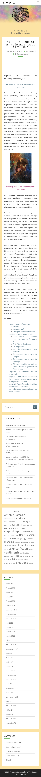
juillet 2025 (10, 584)
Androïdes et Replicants (22, 344)
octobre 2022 (11, 618)
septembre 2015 (12, 697)
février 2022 (10, 631)
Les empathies (18, 346)
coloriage (29, 525)
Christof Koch (17, 525)
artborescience (10, 522)
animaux (16, 511)
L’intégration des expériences (24, 331)
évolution (31, 563)
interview (6, 539)
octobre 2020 (11, 679)
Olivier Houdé (7, 545)
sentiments (11, 552)
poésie (31, 545)
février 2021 (10, 671)
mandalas (17, 542)
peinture (14, 545)
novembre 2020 (11, 675)
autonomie (19, 522)
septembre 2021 (12, 649)
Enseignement (11, 751)
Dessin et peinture (13, 747)
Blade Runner (7, 525)
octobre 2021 (11, 645)
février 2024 (10, 588)
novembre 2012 (11, 723)
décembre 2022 (11, 610)
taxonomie (29, 556)
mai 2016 (9, 692)
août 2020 (9, 684)
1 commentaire (21, 54)
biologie (26, 521)
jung (23, 538)
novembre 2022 (11, 614)
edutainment (9, 535)
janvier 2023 (10, 605)
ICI (23, 79)
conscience (10, 528)
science (6, 549)
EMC (16, 535)
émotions (22, 562)
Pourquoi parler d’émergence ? (20, 324)
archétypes (21, 518)
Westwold (20, 559)
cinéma (24, 525)
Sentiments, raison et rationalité (21, 334)
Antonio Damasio (14, 514)
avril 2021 (9, 662)
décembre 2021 (11, 640)
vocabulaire (10, 559)
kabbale (30, 538)
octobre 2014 (11, 706)
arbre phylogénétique (9, 518)
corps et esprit (13, 531)
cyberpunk (28, 531)
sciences (31, 549)
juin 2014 (9, 714)
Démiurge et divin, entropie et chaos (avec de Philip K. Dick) (25, 366)
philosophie (22, 545)
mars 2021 (10, 666)
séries (16, 555)
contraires (21, 528)
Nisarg (23, 774)
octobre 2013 (11, 719)
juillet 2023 (10, 592)
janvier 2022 (10, 636)
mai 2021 (9, 658)
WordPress (32, 772)
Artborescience (11, 742)
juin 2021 (9, 653)
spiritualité (24, 553)
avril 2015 (9, 701)
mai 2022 (9, 623)
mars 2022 (10, 627)
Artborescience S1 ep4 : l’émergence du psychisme (20, 44)
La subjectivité (18, 329)
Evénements (10, 755)
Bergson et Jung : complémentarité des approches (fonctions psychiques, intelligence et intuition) (23, 379)
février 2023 (10, 601)
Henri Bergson (27, 534)
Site (7, 760)
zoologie (26, 559)
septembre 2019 (12, 688)
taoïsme (22, 556)
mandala (9, 541)
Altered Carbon (8, 512)
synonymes (8, 556)
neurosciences (27, 542)
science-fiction (18, 548)
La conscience (14, 326)
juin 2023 (9, 597)
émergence (9, 562)
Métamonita (8, 2)
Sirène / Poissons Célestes (16, 425)
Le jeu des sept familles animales (18, 498)
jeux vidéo (14, 538)
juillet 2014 (10, 710)
